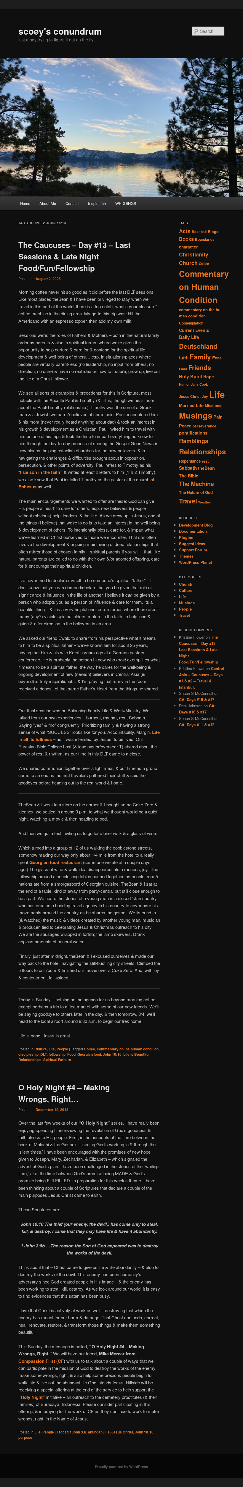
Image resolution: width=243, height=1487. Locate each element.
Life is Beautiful (136, 1054)
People (62, 1049)
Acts (185, 231)
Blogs (213, 231)
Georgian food (89, 1054)
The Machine (196, 483)
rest (205, 461)
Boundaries (205, 239)
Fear (216, 357)
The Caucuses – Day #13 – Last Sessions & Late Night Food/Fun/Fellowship (74, 256)
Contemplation (191, 323)
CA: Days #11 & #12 (196, 724)
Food (71, 1054)
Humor (184, 384)
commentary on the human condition (128, 1049)
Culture (40, 1049)
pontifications (193, 433)
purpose (25, 1437)
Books (186, 238)
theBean (206, 468)
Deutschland (198, 346)
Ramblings (193, 441)
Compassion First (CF (41, 1361)
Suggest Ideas (192, 543)
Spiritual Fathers (57, 1059)
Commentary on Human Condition (204, 286)
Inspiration (97, 203)
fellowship (57, 1054)
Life (52, 1049)
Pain (218, 417)
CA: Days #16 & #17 (196, 699)
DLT (43, 1054)
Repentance (190, 461)
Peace (185, 426)
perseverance (204, 426)
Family (200, 356)
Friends (199, 367)
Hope (208, 377)
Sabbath (188, 468)
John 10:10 (112, 1054)
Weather (204, 502)
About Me (47, 203)
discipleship (28, 1054)
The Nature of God (196, 492)
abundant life (99, 1432)
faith (183, 357)
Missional (214, 405)
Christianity (193, 254)
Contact (72, 203)
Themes (186, 556)
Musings (195, 415)
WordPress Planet (195, 562)
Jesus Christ (122, 1432)
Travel (188, 501)
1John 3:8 (78, 1432)
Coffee (89, 1049)
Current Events (194, 330)
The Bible (188, 476)
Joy (205, 396)
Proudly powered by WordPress (121, 1466)
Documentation (193, 531)
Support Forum (193, 550)
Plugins (186, 537)
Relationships (29, 1059)
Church (188, 263)
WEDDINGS (125, 203)
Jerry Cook (199, 384)
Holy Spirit (190, 376)
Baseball (199, 231)
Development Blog (196, 525)
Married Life (191, 405)
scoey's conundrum (60, 31)
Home (25, 203)
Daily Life (189, 337)
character (188, 247)
